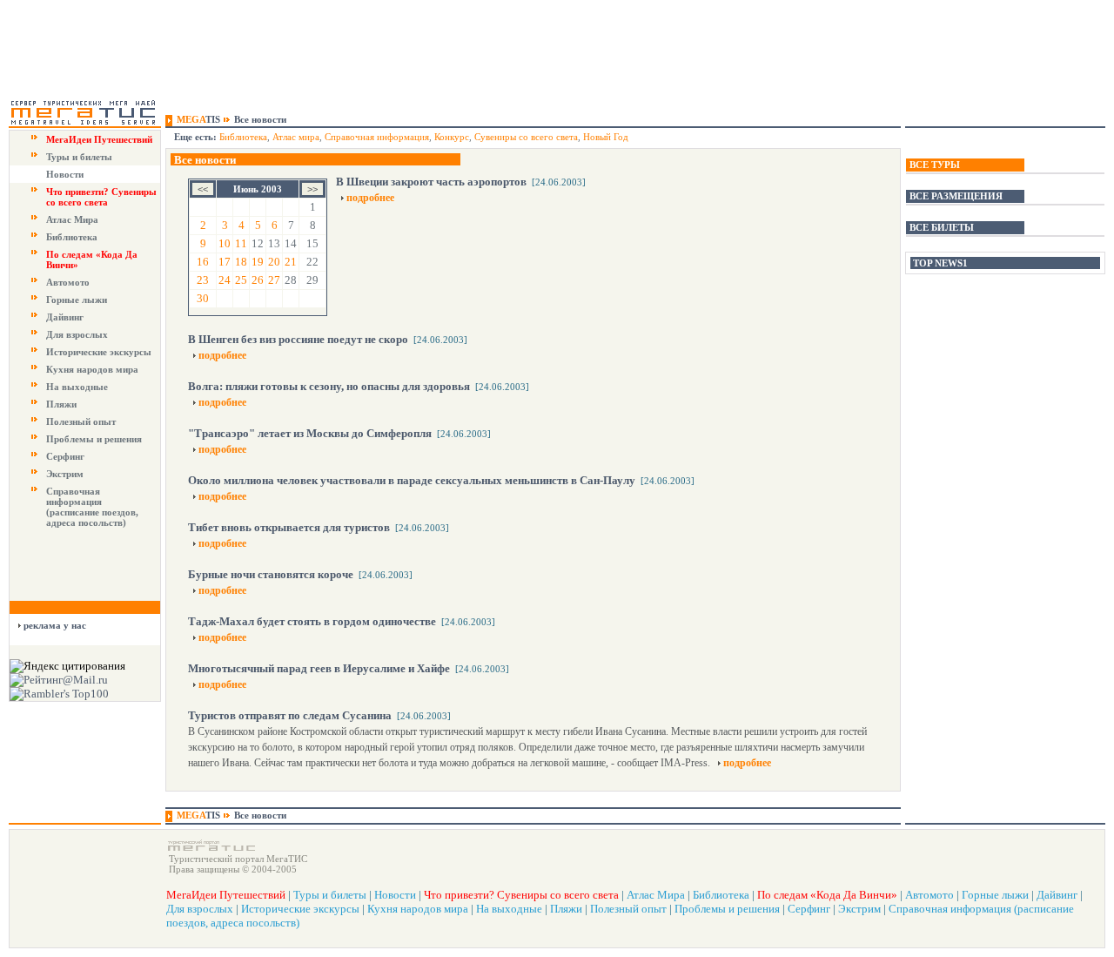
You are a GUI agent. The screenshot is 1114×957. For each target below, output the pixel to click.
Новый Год (605, 136)
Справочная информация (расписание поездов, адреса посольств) (92, 507)
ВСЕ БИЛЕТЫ (941, 227)
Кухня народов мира (92, 369)
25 (241, 279)
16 (203, 261)
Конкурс (451, 136)
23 (203, 279)
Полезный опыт (81, 421)
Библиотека (71, 237)
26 (258, 279)
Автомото (68, 282)
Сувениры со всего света (526, 136)
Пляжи (61, 404)
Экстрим (65, 473)
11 (241, 243)
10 (224, 243)
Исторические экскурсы (98, 352)
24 (224, 279)
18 (241, 261)
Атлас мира (295, 136)
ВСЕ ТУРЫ (934, 164)
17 (224, 261)
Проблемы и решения (94, 439)
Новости (65, 174)
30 (203, 298)
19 (258, 261)
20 (274, 261)
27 (274, 279)
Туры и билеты (79, 157)
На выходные (77, 386)
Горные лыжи (76, 299)
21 (291, 261)
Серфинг (65, 456)
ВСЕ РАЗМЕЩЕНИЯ (956, 196)
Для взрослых (77, 334)
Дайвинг (65, 317)
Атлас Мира (72, 219)
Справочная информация (377, 136)
